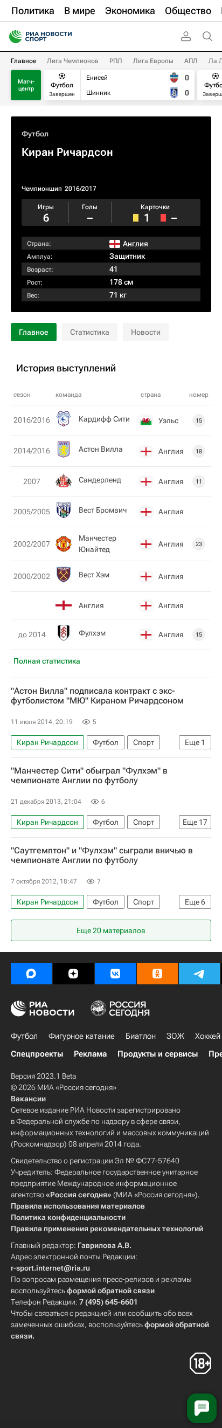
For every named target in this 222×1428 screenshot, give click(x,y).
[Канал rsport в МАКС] (31, 973)
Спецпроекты (37, 1054)
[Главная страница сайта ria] (12, 37)
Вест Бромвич (103, 510)
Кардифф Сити (104, 419)
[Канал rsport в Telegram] (199, 973)
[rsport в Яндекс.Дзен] (73, 973)
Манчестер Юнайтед (97, 544)
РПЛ (115, 61)
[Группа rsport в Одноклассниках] (157, 973)
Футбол (35, 133)
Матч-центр (26, 85)
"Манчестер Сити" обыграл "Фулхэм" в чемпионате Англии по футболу (89, 775)
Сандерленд (100, 479)
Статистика (89, 332)
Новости (146, 332)
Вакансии (28, 1098)
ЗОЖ (175, 1036)
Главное (23, 61)
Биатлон (141, 1036)
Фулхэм (92, 633)
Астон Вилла (101, 449)
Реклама (90, 1054)
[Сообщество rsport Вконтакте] (115, 973)
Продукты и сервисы (157, 1054)
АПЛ (191, 61)
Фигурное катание (81, 1036)
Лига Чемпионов (73, 61)
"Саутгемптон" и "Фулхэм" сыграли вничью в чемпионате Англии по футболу (102, 855)
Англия (91, 605)
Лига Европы (153, 61)
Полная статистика (46, 661)
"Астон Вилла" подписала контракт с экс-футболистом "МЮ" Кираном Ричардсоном (97, 696)
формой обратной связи (111, 1290)
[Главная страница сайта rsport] (64, 37)
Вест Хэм (94, 574)
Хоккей (207, 1036)
